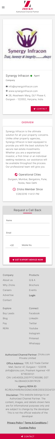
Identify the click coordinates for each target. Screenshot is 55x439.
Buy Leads (8, 313)
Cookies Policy (27, 427)
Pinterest (34, 338)
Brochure (34, 285)
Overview (28, 122)
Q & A (32, 280)
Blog (5, 318)
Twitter (33, 323)
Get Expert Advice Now (27, 259)
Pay (5, 323)
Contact (7, 300)
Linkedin (33, 318)
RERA (6, 328)
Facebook (34, 313)
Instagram (34, 333)
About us (8, 280)
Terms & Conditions (36, 422)
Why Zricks (9, 285)
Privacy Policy (15, 422)
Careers (7, 290)
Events (33, 290)
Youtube (33, 328)
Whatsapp (34, 343)
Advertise (8, 295)
